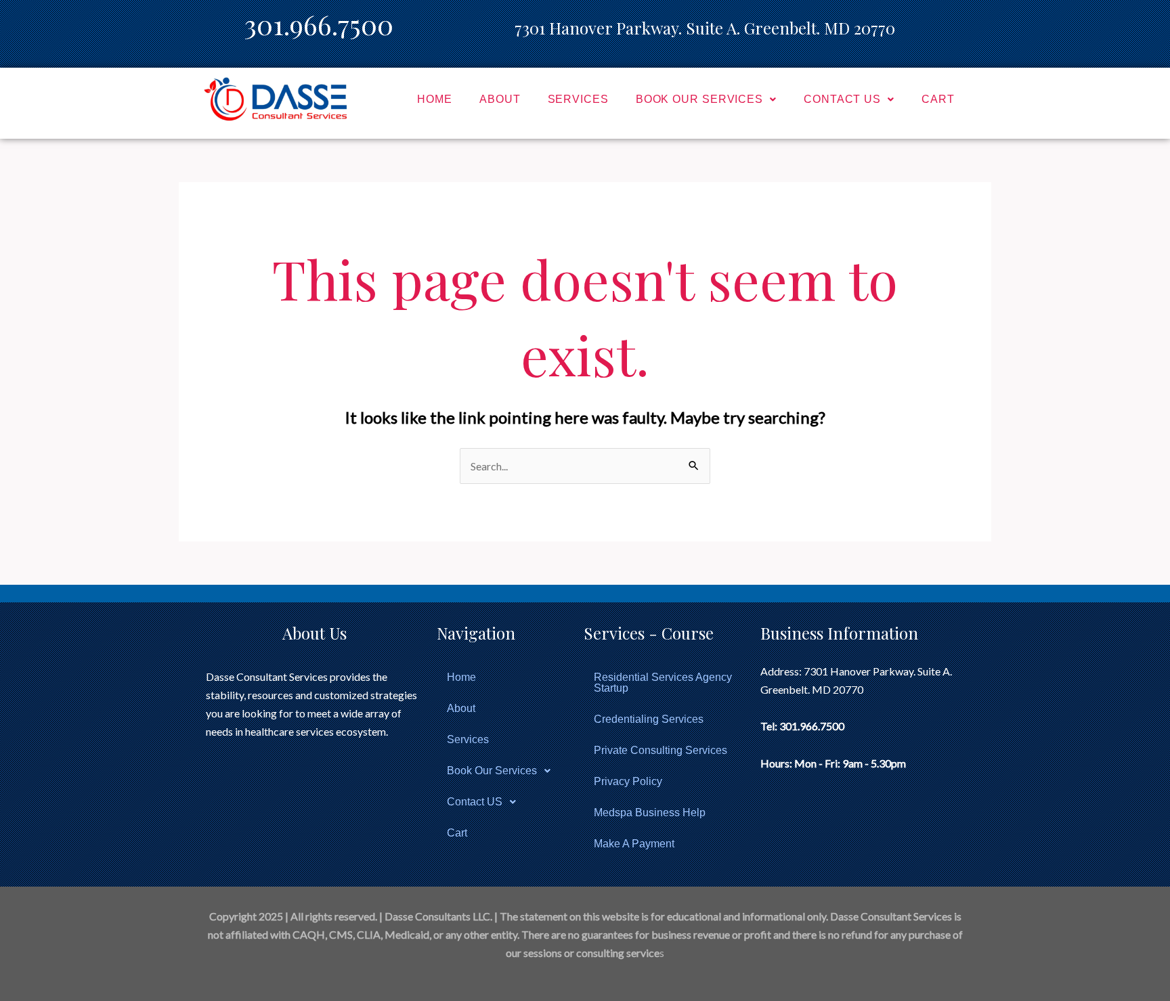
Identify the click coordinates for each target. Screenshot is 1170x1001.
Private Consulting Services (660, 750)
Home (434, 99)
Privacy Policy (628, 781)
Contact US (842, 99)
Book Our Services (699, 99)
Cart (938, 99)
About (500, 99)
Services (578, 99)
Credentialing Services (648, 719)
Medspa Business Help (650, 812)
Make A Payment (634, 843)
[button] (706, 99)
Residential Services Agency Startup (663, 682)
